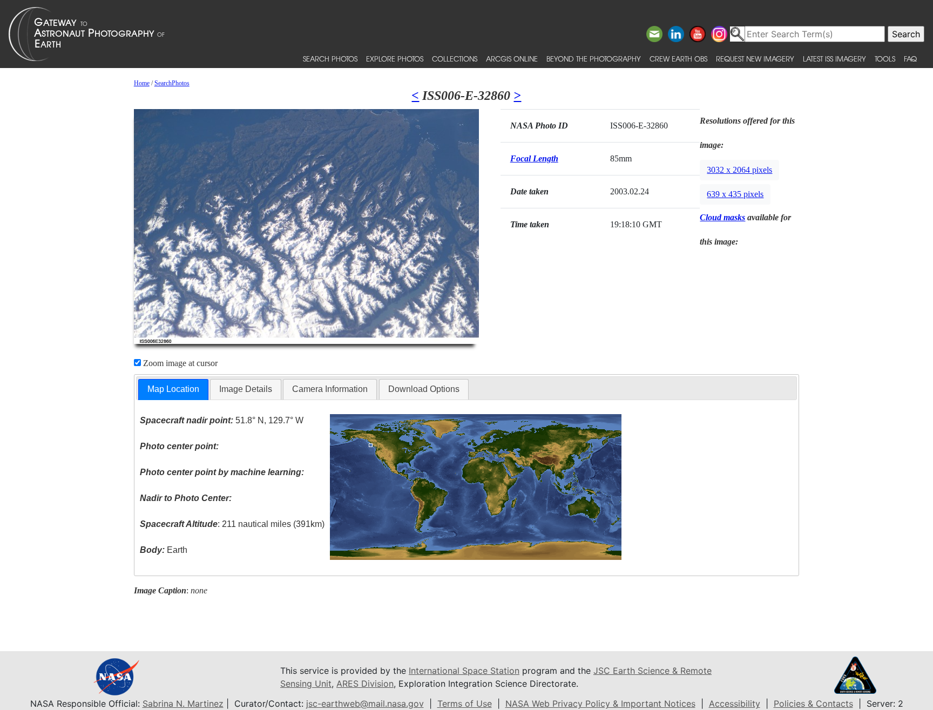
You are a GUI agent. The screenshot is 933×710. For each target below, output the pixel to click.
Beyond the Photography (593, 58)
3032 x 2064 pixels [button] (739, 169)
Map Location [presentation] (173, 389)
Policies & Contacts (813, 703)
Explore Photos (394, 58)
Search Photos (330, 58)
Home (142, 83)
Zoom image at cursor (179, 363)
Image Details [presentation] (245, 389)
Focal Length (534, 158)
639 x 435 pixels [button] (735, 194)
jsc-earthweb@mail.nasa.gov (365, 703)
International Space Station (464, 670)
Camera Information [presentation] (330, 389)
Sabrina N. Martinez (183, 703)
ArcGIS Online (512, 58)
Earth (163, 550)
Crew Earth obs (678, 58)
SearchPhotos (172, 83)
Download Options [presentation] (423, 389)
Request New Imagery (755, 58)
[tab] (173, 389)
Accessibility (734, 703)
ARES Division (365, 683)
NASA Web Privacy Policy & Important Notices (600, 703)
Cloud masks (722, 217)
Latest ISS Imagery (834, 58)
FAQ (910, 58)
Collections (454, 58)
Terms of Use (464, 703)
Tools (885, 58)
